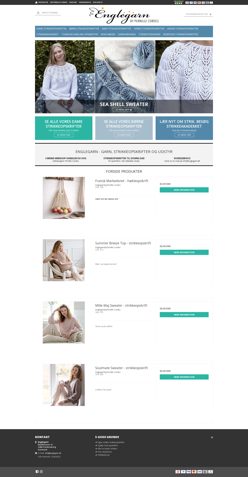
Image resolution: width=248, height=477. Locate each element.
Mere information (184, 190)
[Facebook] (37, 471)
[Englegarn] (124, 15)
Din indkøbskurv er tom (197, 14)
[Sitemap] (212, 437)
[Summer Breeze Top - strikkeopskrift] (63, 267)
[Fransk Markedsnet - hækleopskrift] (63, 205)
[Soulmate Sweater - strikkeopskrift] (63, 392)
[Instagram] (41, 471)
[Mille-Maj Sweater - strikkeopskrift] (63, 330)
